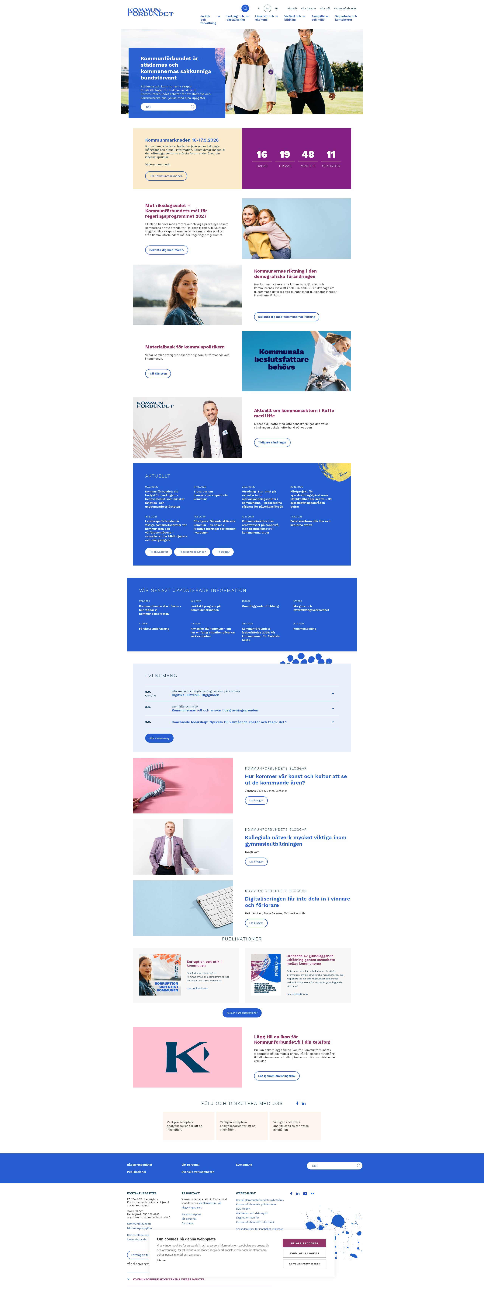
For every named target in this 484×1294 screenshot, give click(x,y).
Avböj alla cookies (304, 1253)
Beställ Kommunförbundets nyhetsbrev (260, 1200)
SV (267, 8)
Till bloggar (223, 551)
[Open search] (245, 8)
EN (276, 8)
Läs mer (161, 1260)
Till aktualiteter (158, 551)
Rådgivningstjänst (139, 1164)
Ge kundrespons (191, 1214)
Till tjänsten (158, 373)
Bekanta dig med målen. (166, 250)
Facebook (297, 1103)
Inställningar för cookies (304, 1264)
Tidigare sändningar (272, 442)
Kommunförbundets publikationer (256, 1204)
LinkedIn (304, 1103)
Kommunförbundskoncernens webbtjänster (169, 1279)
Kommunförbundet (345, 8)
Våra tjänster (308, 8)
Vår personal (190, 1164)
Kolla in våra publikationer (242, 1012)
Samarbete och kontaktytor (346, 18)
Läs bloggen (256, 800)
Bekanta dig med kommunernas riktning (286, 317)
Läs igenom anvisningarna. (277, 1076)
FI (259, 8)
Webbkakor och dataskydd (252, 1213)
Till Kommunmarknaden (168, 177)
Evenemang (244, 1164)
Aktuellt (292, 8)
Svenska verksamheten (198, 1172)
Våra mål (325, 8)
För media (187, 1223)
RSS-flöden (243, 1208)
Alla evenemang (159, 738)
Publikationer (136, 1172)
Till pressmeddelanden (192, 551)
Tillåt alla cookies (304, 1243)
